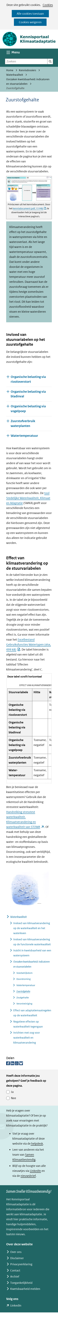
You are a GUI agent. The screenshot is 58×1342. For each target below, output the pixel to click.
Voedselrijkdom (24, 972)
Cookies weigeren (30, 22)
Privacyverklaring (21, 1264)
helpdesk (37, 1143)
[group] (29, 728)
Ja (12, 1092)
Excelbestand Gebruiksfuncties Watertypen (28, 644)
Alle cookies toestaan (30, 13)
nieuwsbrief (28, 1176)
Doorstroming (23, 979)
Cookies (48, 5)
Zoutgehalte (22, 997)
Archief (14, 1276)
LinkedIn (35, 1171)
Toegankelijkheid (21, 1283)
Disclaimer (17, 1258)
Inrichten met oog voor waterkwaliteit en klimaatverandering (26, 1037)
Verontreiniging (24, 1003)
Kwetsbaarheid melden (25, 1289)
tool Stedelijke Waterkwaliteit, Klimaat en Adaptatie (28, 498)
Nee (13, 1098)
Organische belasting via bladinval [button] (28, 394)
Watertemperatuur (25, 985)
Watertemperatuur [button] (24, 436)
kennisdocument (28, 208)
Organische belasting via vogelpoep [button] (28, 408)
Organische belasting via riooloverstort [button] (28, 379)
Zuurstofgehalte (23, 991)
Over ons (15, 1252)
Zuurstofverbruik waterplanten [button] (23, 423)
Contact (15, 1270)
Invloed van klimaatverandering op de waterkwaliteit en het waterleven (31, 928)
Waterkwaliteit (18, 917)
